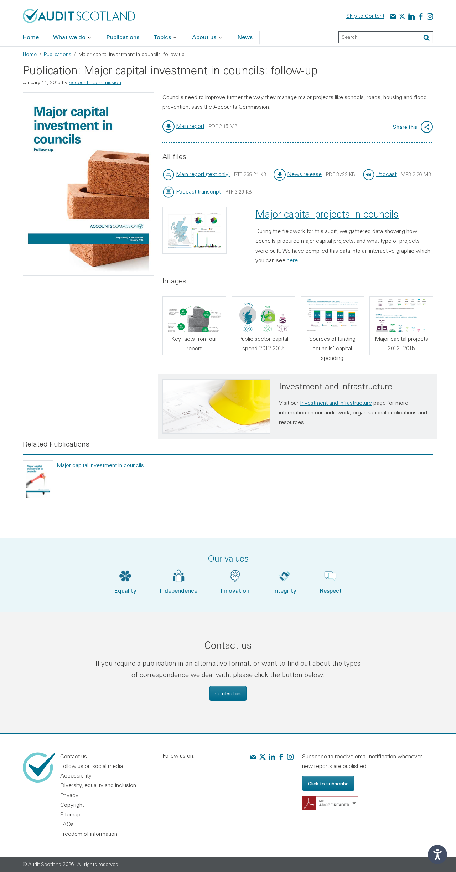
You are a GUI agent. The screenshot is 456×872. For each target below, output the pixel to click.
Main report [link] (190, 125)
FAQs (67, 823)
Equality (125, 590)
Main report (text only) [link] (203, 173)
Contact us (228, 693)
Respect (331, 590)
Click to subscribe (328, 783)
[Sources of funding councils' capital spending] (332, 315)
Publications (57, 54)
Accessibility (76, 775)
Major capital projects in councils (327, 214)
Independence (178, 590)
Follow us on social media (91, 765)
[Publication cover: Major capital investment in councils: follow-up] (88, 184)
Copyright (72, 804)
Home (30, 54)
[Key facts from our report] (194, 315)
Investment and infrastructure (336, 402)
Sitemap (70, 814)
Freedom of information (88, 833)
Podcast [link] (386, 173)
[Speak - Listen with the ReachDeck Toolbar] (437, 854)
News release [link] (304, 173)
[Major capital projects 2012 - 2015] (401, 315)
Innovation (235, 590)
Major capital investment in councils (100, 465)
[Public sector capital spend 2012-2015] (263, 315)
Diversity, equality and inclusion (98, 785)
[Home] (79, 15)
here (292, 260)
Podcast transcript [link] (198, 191)
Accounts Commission (95, 82)
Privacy (69, 795)
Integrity (284, 590)
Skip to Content (365, 15)
